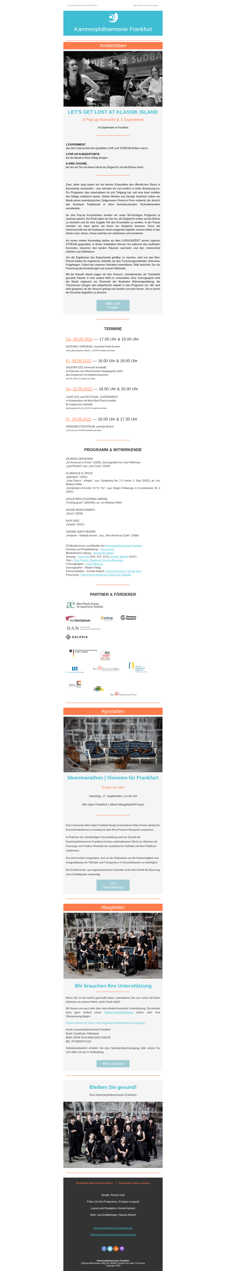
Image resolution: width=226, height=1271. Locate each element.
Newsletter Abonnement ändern (94, 1183)
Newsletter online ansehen (145, 5)
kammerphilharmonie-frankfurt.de (113, 1228)
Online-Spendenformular (118, 1012)
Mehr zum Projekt (113, 305)
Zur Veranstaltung (113, 885)
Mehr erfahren (113, 1064)
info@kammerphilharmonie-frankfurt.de (113, 1234)
